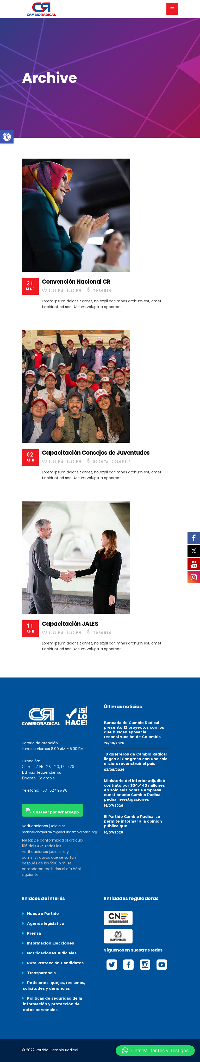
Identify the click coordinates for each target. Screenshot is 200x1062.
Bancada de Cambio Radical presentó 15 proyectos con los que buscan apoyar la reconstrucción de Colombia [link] (134, 729)
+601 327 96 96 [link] (53, 790)
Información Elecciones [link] (50, 943)
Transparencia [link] (41, 972)
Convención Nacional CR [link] (76, 282)
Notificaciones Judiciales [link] (52, 953)
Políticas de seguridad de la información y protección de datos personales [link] (52, 1004)
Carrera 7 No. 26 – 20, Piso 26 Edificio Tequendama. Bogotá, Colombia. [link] (48, 772)
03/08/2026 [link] (114, 770)
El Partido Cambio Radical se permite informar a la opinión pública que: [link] (133, 821)
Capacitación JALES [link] (70, 624)
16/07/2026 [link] (113, 805)
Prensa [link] (34, 933)
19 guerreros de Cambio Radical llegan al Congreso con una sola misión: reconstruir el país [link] (135, 759)
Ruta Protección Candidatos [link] (55, 963)
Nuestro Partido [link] (43, 913)
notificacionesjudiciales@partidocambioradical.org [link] (59, 832)
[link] (7, 137)
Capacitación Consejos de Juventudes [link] (96, 453)
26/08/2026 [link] (114, 743)
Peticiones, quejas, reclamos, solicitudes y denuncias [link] (54, 985)
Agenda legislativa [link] (45, 923)
